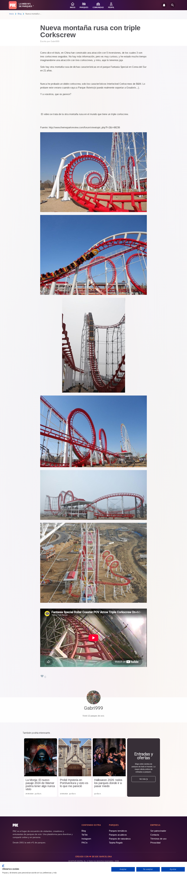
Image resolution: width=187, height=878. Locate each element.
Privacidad (155, 842)
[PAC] (13, 5)
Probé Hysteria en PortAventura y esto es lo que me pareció (74, 783)
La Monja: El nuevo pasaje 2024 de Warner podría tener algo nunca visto (40, 784)
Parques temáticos (118, 831)
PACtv (85, 842)
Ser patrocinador (158, 831)
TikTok (85, 834)
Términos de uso (158, 838)
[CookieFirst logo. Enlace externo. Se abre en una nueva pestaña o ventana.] (3, 866)
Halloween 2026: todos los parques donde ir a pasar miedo (108, 783)
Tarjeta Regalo (116, 842)
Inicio (11, 14)
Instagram (86, 838)
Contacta (154, 834)
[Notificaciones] (164, 5)
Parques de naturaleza (119, 838)
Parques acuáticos (118, 834)
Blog (19, 14)
